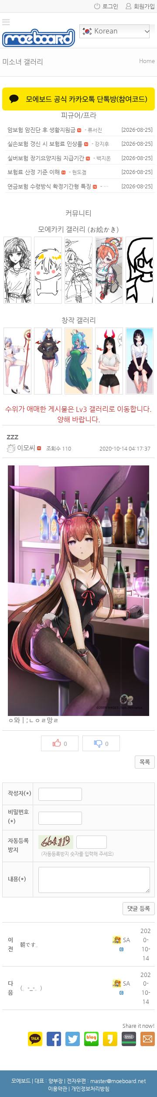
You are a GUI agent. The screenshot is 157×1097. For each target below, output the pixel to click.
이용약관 (57, 1089)
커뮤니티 (78, 213)
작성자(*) (19, 793)
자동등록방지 (18, 845)
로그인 (110, 6)
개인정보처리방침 (90, 1089)
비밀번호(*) (18, 816)
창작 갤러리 (78, 320)
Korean (105, 31)
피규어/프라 (78, 115)
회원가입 (144, 6)
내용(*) (17, 879)
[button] (12, 448)
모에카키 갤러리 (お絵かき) (78, 229)
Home (147, 60)
